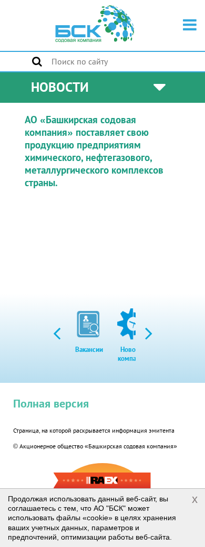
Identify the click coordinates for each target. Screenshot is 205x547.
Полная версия (51, 403)
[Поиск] (37, 61)
